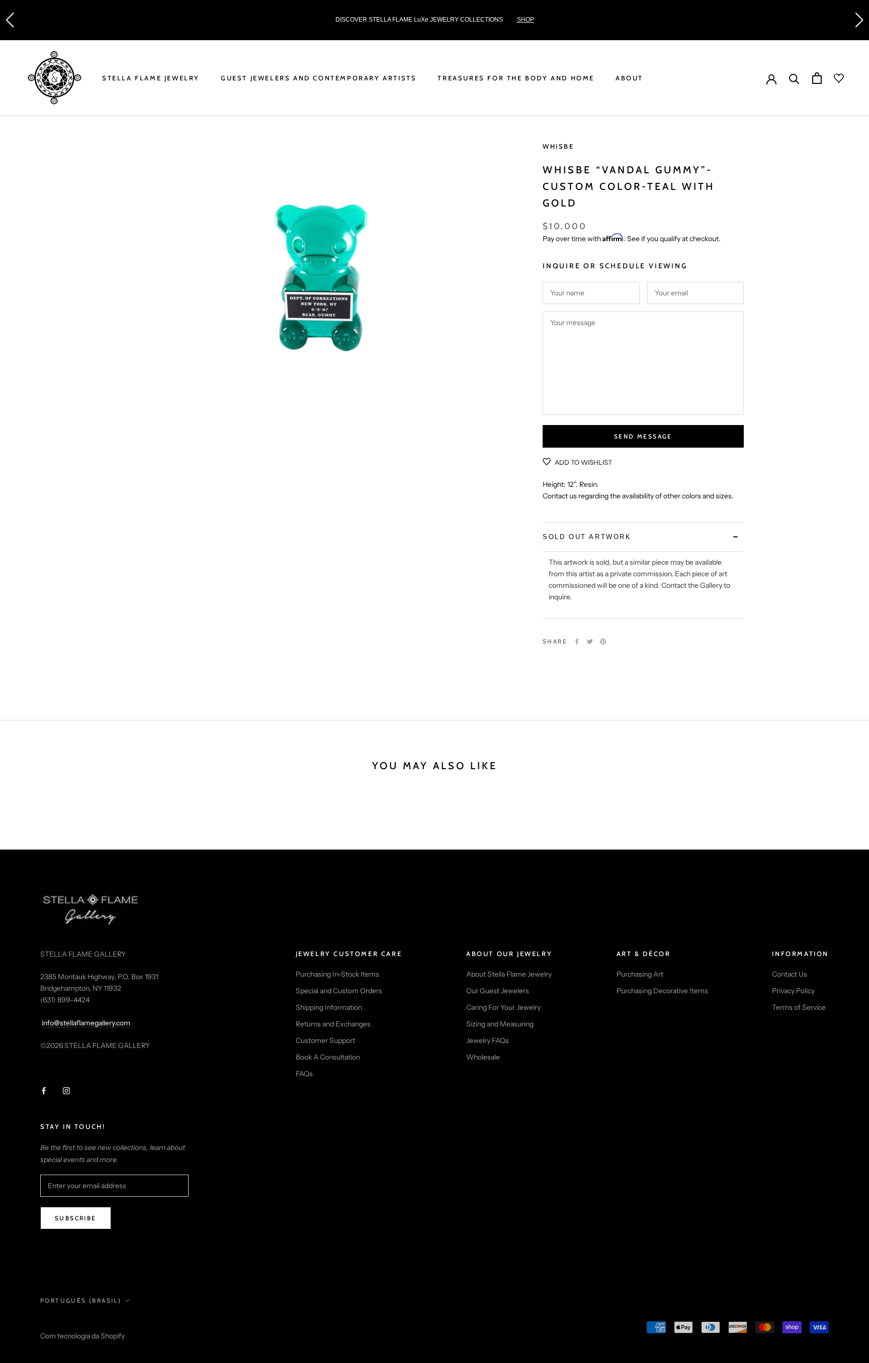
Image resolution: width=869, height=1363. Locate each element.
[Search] (794, 78)
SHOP (525, 19)
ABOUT (629, 78)
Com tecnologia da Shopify (82, 1335)
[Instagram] (66, 1090)
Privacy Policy (793, 990)
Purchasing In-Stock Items (337, 974)
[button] (9, 20)
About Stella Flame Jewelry (509, 974)
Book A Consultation (328, 1057)
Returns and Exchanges (333, 1023)
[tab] (643, 537)
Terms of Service (799, 1007)
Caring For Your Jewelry (503, 1007)
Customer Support (325, 1040)
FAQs (304, 1073)
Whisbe (558, 146)
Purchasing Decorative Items (662, 990)
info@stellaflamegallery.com (86, 1022)
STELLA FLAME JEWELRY (151, 78)
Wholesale (483, 1057)
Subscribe (76, 1218)
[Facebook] (577, 642)
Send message (643, 436)
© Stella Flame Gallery (85, 1322)
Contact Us (789, 974)
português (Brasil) (80, 1300)
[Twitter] (590, 642)
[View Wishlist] (833, 78)
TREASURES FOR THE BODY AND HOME (516, 78)
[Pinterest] (603, 642)
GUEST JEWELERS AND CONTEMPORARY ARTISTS (318, 78)
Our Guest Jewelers (497, 990)
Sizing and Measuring (500, 1023)
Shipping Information (329, 1007)
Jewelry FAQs (487, 1040)
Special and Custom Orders (339, 990)
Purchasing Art (640, 974)
